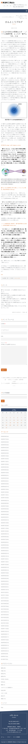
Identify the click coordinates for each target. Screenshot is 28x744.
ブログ (8, 737)
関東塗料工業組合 (8, 2)
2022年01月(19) (5, 589)
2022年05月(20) (5, 578)
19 (14, 422)
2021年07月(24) (5, 606)
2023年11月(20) (5, 528)
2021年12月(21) (5, 592)
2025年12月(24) (5, 458)
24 (6, 425)
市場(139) (3, 670)
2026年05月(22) (5, 444)
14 (21, 420)
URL (2, 336)
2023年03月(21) (5, 550)
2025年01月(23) (5, 489)
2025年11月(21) (5, 461)
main (14, 381)
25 (10, 425)
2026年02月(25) (5, 453)
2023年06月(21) (5, 542)
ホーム (17, 15)
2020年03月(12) (5, 651)
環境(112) (3, 698)
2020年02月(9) (4, 653)
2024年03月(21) (5, 517)
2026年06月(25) (5, 442)
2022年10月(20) (5, 564)
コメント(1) (17, 278)
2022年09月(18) (5, 567)
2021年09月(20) (5, 600)
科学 (2, 274)
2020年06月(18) (5, 642)
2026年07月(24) (5, 439)
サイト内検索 (16, 737)
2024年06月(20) (5, 508)
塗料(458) (3, 668)
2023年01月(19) (5, 556)
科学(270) (3, 673)
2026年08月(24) (5, 436)
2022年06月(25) (5, 575)
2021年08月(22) (5, 603)
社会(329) (3, 690)
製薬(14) (3, 684)
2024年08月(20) (5, 503)
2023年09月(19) (5, 534)
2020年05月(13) (5, 645)
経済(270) (3, 676)
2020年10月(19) (5, 631)
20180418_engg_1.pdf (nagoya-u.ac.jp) (11, 145)
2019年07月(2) (4, 659)
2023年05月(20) (5, 545)
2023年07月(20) (5, 539)
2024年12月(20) (5, 492)
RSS (2, 707)
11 (10, 420)
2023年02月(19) (5, 553)
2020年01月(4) (4, 656)
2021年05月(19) (5, 612)
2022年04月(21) (5, 581)
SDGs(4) (3, 682)
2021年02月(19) (5, 620)
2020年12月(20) (5, 625)
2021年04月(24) (5, 614)
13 (17, 420)
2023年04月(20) (5, 547)
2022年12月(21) (5, 559)
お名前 (3, 323)
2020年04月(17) (5, 648)
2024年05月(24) (5, 511)
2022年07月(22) (5, 573)
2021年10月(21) (5, 598)
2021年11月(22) (5, 595)
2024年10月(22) (5, 497)
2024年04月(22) (5, 514)
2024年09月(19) (5, 500)
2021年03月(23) (5, 617)
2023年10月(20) (5, 531)
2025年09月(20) (5, 467)
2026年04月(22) (5, 447)
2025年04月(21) (5, 481)
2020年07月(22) (5, 639)
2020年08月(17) (5, 637)
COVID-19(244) (5, 679)
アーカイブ (4, 432)
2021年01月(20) (5, 623)
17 (6, 422)
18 (10, 422)
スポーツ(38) (4, 693)
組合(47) (3, 696)
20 (17, 422)
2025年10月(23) (5, 464)
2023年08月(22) (5, 536)
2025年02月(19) (5, 486)
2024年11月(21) (5, 495)
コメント (8, 343)
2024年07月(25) (5, 506)
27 (17, 425)
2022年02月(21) (5, 586)
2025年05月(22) (5, 478)
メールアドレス (5, 330)
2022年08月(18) (5, 570)
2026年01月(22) (5, 456)
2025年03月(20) (5, 483)
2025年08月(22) (5, 469)
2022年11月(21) (5, 561)
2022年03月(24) (5, 584)
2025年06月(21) (5, 475)
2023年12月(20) (5, 525)
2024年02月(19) (5, 520)
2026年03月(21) (5, 450)
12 (14, 420)
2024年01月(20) (5, 522)
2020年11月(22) (5, 628)
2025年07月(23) (5, 472)
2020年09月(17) (5, 634)
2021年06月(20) (5, 609)
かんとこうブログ (23, 15)
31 (6, 427)
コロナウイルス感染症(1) (7, 687)
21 (21, 422)
